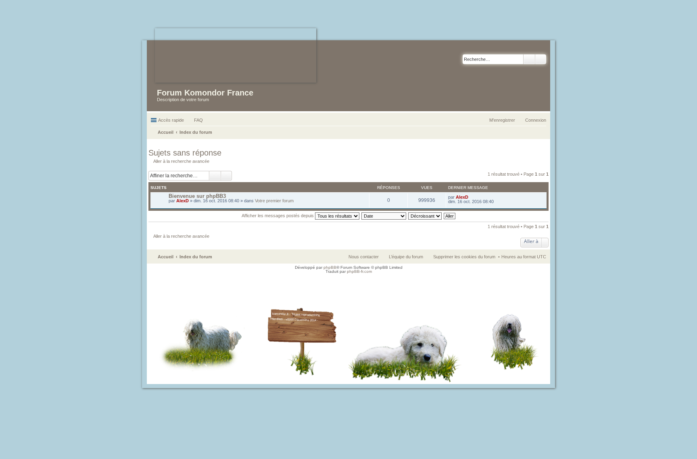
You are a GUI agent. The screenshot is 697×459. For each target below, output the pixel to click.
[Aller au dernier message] (472, 197)
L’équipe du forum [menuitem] (406, 256)
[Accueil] (235, 55)
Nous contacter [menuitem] (363, 256)
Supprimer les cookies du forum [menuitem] (464, 256)
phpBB (329, 267)
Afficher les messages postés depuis (278, 215)
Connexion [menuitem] (535, 120)
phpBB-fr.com (359, 271)
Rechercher (529, 59)
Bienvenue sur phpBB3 (197, 196)
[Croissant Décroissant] (425, 215)
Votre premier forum (274, 200)
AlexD (182, 200)
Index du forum (195, 256)
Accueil (165, 256)
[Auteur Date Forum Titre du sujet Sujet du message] (384, 215)
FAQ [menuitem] (198, 120)
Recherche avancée (540, 59)
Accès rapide (171, 120)
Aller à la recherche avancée (181, 161)
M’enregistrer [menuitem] (502, 120)
